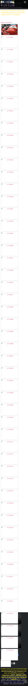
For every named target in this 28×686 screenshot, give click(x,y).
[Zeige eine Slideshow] (6, 22)
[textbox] (14, 13)
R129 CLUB (8, 5)
